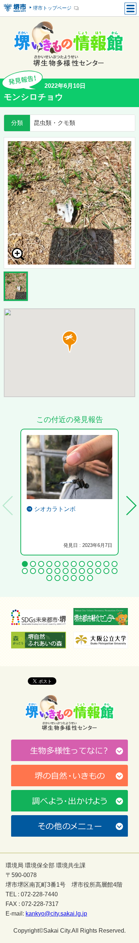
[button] (69, 342)
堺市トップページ (52, 8)
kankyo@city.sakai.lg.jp (56, 914)
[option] (69, 203)
